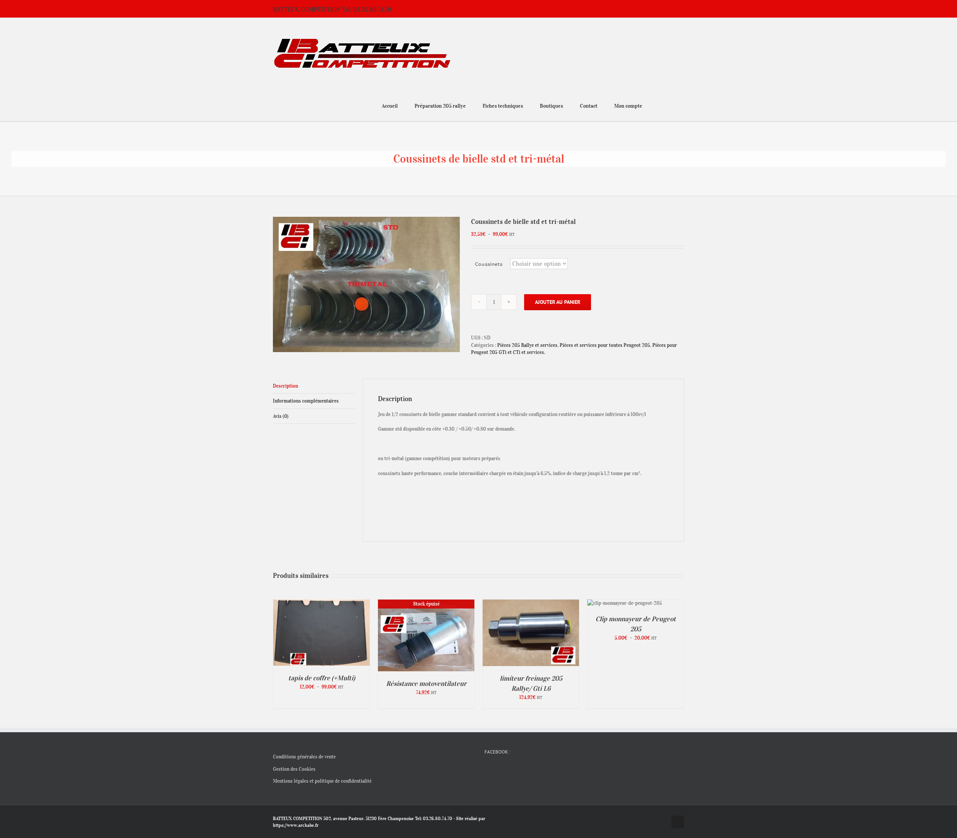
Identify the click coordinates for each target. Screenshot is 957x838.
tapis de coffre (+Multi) (321, 678)
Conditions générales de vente (304, 757)
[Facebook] (486, 770)
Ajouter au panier (557, 302)
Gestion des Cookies (294, 769)
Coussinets (488, 264)
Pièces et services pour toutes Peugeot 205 (605, 345)
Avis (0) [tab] (281, 416)
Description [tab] (285, 386)
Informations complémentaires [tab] (306, 401)
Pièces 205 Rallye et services (527, 345)
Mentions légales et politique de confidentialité (322, 781)
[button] (682, 105)
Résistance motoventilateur (426, 684)
